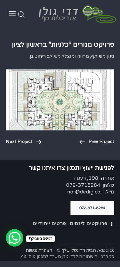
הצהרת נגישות (39, 250)
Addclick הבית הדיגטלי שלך (88, 250)
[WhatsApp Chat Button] (14, 238)
